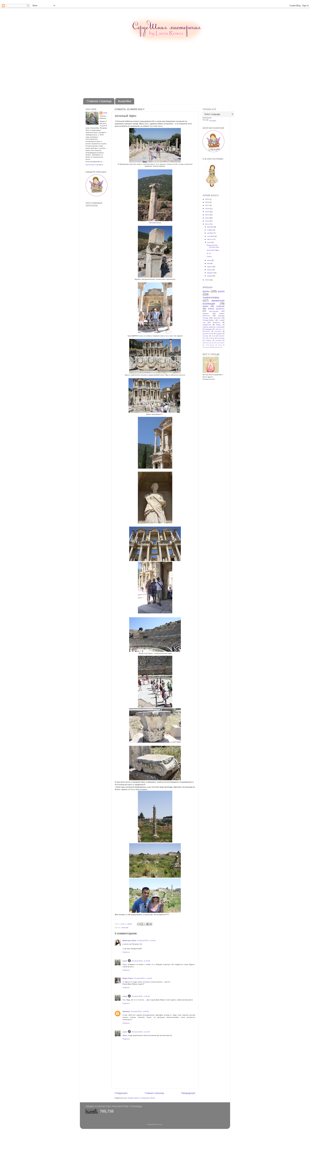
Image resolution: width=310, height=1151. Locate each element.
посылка (205, 336)
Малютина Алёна (129, 940)
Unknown (126, 1011)
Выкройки (124, 101)
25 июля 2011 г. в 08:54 (140, 1011)
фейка (205, 306)
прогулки (125, 927)
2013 (207, 218)
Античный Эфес (213, 250)
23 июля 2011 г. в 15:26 (146, 940)
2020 (207, 199)
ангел (221, 291)
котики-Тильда (210, 345)
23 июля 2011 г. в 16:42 (141, 996)
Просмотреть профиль (94, 165)
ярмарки (208, 329)
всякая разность (216, 309)
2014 (207, 215)
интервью (221, 342)
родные (206, 313)
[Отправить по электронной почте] (138, 924)
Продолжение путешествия (213, 246)
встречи (211, 338)
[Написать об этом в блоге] (141, 924)
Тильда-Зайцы (208, 320)
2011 (207, 224)
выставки (218, 331)
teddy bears (206, 342)
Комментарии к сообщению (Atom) (141, 1098)
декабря (210, 227)
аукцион (214, 342)
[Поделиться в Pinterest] (150, 924)
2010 (207, 280)
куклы (206, 291)
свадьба (208, 340)
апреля (210, 267)
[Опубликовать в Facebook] (147, 924)
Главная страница (99, 101)
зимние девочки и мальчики (213, 327)
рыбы (220, 345)
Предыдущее (188, 1093)
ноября (210, 230)
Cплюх (209, 256)
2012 (207, 221)
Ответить (126, 952)
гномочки (220, 306)
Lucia (125, 961)
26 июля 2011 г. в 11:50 (141, 1032)
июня (209, 260)
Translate (212, 121)
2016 (207, 208)
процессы (216, 322)
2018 (207, 202)
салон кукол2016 (207, 347)
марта (209, 270)
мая (209, 263)
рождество (207, 325)
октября (210, 233)
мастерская (213, 311)
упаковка (218, 340)
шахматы (217, 347)
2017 (207, 205)
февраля (210, 273)
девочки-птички (208, 333)
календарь (220, 338)
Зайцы (218, 325)
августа (210, 239)
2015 (207, 212)
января (210, 276)
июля (209, 242)
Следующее (121, 1093)
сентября (211, 236)
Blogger (159, 1124)
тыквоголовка (211, 297)
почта (214, 336)
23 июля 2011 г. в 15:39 (141, 961)
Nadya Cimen (128, 978)
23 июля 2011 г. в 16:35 (143, 978)
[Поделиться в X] (144, 924)
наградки (219, 333)
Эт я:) (209, 253)
